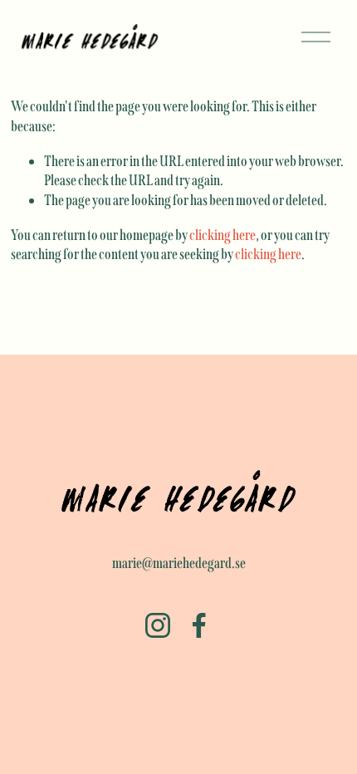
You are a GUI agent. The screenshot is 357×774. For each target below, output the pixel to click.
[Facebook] (199, 625)
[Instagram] (157, 625)
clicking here (222, 235)
